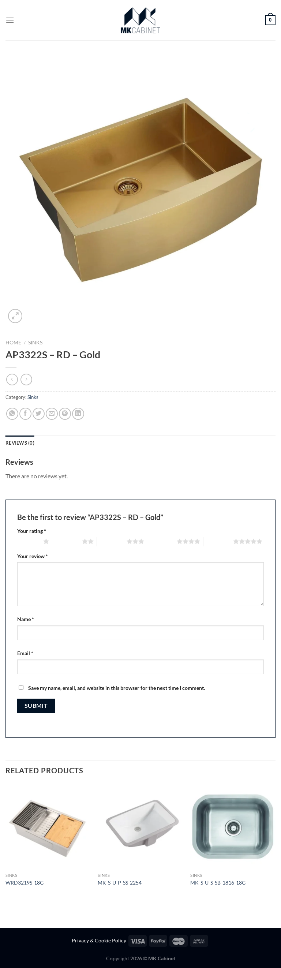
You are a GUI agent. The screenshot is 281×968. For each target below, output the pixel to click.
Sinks (35, 342)
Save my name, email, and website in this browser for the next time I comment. (116, 688)
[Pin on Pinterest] (65, 414)
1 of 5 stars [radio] (28, 541)
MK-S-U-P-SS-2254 (120, 882)
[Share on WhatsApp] (12, 414)
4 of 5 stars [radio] (162, 541)
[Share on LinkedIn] (78, 414)
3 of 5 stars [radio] (112, 541)
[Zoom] (15, 316)
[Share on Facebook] (25, 414)
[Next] (275, 842)
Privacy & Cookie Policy (99, 940)
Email (25, 653)
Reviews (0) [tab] (19, 443)
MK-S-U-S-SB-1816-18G (218, 882)
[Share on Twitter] (39, 414)
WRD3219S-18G (24, 882)
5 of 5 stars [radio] (218, 541)
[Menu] (9, 20)
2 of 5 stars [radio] (67, 541)
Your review (32, 556)
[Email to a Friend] (52, 414)
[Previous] (5, 842)
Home (13, 342)
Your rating (31, 531)
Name (25, 619)
